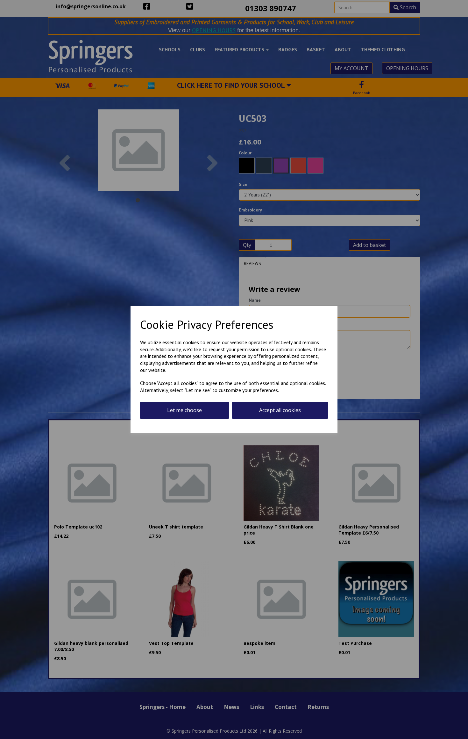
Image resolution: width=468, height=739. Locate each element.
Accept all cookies (280, 410)
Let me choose (184, 410)
